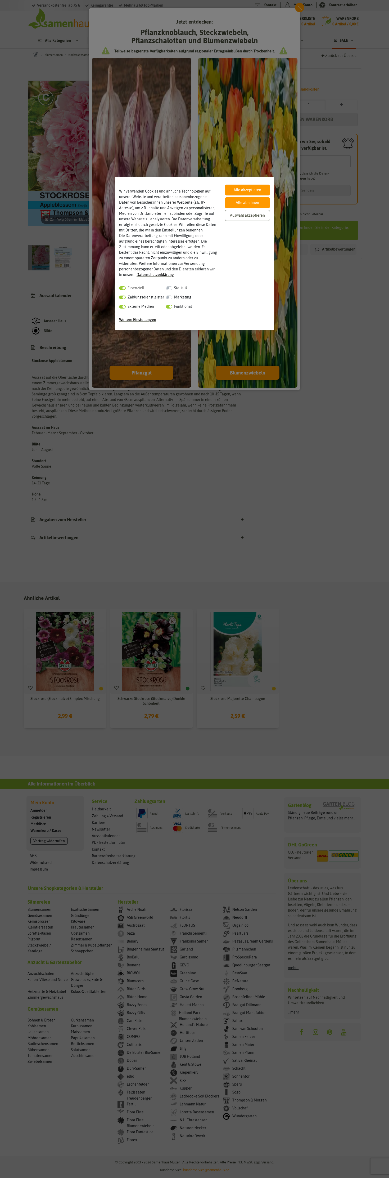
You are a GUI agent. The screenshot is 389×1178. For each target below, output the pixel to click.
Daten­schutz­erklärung (155, 275)
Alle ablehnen (247, 202)
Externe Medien (141, 306)
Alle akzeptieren (247, 190)
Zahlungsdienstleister (146, 297)
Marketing (182, 297)
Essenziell (136, 288)
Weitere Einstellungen (137, 320)
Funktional (183, 306)
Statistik (181, 288)
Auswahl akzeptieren (247, 215)
